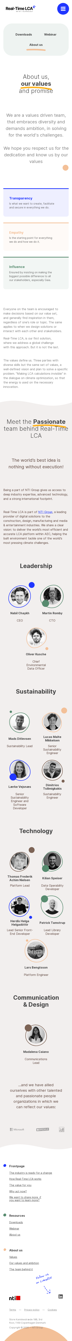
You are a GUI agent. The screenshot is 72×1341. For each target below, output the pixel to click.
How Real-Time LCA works (25, 1178)
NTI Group (45, 512)
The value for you (20, 1185)
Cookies (52, 1309)
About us (36, 45)
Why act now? (18, 1191)
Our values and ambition (24, 1263)
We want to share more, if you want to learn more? (25, 1199)
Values (13, 1257)
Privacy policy (32, 1309)
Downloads (24, 34)
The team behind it (21, 1269)
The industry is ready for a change (30, 1172)
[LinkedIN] (61, 1296)
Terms (12, 1309)
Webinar (50, 34)
